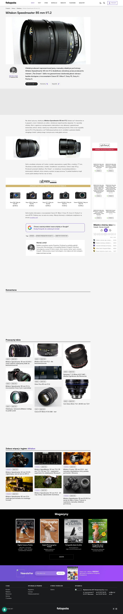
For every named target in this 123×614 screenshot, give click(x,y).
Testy (39, 3)
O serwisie (9, 598)
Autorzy (8, 596)
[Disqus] (48, 314)
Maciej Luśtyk (13, 76)
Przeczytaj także (13, 340)
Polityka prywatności (33, 594)
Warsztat (63, 3)
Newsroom (9, 594)
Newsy (32, 3)
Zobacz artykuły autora (43, 253)
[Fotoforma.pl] (48, 182)
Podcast (113, 3)
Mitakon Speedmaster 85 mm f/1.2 (44, 235)
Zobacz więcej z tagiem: (20, 448)
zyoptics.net (34, 217)
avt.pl (110, 594)
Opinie (46, 3)
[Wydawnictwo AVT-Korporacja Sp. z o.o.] (78, 592)
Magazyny (82, 3)
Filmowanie (72, 3)
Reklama (8, 592)
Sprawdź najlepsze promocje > (104, 149)
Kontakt (8, 589)
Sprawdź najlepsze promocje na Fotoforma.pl (48, 186)
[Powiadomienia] (4, 609)
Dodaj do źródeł (30, 83)
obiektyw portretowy (61, 235)
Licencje (30, 592)
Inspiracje (54, 3)
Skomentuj (43, 83)
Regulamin (31, 589)
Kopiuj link (54, 83)
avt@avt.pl (112, 592)
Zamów (61, 557)
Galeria (52, 589)
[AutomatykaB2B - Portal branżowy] (62, 608)
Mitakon (32, 235)
